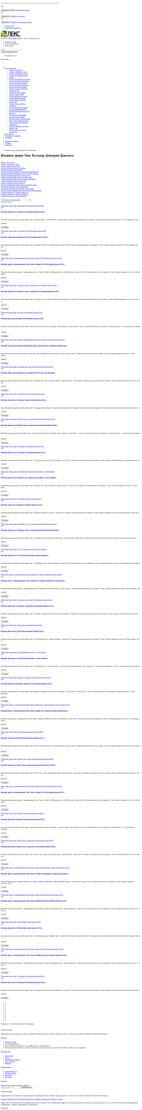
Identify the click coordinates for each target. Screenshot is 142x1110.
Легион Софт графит (25, 177)
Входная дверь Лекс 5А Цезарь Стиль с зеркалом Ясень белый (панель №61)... (30, 530)
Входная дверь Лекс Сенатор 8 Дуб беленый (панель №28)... (23, 212)
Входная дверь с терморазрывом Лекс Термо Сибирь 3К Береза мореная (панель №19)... (34, 955)
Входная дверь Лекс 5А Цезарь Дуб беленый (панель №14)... (23, 452)
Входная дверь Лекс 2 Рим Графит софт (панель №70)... (21, 928)
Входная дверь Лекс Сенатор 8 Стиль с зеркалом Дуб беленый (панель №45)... (30, 291)
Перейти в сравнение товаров (21, 22)
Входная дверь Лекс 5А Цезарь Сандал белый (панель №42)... (24, 400)
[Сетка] (4, 198)
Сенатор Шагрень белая (28, 185)
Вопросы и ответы (11, 141)
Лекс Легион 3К (20, 181)
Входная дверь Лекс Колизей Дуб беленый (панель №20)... (22, 318)
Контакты (8, 145)
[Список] (1, 198)
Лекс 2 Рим (15, 164)
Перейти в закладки (18, 16)
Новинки (8, 1063)
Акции (7, 1058)
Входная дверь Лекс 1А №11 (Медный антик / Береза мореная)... (25, 555)
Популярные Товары (12, 1059)
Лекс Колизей (17, 170)
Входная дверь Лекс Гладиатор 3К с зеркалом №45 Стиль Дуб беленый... (28, 373)
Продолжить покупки (8, 10)
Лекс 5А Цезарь (19, 168)
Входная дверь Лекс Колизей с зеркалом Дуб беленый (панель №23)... (27, 683)
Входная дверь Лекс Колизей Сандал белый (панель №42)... (23, 819)
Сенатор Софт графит (26, 189)
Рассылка (8, 1077)
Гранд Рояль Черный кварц (31, 190)
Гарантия (8, 138)
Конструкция (12, 1099)
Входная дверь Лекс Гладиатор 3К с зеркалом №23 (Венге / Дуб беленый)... (29, 477)
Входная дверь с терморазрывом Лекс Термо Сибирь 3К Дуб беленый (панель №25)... (33, 792)
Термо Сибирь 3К (21, 192)
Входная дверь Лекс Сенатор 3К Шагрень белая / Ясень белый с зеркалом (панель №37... (34, 346)
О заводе (4, 1099)
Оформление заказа (23, 10)
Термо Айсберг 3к (22, 194)
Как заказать (9, 134)
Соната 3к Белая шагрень (30, 172)
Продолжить (5, 16)
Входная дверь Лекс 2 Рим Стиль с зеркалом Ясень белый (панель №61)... (28, 765)
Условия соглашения (42, 1099)
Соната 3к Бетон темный (29, 174)
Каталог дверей (10, 68)
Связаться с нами (56, 1099)
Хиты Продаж (10, 1061)
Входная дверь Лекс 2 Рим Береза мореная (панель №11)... (22, 631)
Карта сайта (9, 1056)
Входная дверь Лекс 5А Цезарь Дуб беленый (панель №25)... (23, 982)
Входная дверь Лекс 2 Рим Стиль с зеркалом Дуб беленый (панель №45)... (28, 846)
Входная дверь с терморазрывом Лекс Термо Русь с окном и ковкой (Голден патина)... (33, 581)
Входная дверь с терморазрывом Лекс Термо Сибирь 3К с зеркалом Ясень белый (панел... (34, 711)
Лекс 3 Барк (15, 166)
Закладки (8, 1075)
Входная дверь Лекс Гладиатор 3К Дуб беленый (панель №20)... (24, 237)
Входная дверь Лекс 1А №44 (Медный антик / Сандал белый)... (24, 658)
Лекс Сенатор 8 (19, 183)
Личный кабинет (11, 1071)
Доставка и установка (12, 136)
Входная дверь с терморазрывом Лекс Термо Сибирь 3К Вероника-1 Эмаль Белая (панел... (35, 873)
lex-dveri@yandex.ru (12, 44)
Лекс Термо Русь (21, 196)
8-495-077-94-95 (10, 42)
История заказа (10, 1073)
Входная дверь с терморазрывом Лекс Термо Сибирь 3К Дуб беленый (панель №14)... (33, 264)
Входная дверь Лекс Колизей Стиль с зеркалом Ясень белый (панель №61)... (29, 425)
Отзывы (8, 143)
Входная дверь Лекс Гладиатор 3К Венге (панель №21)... (22, 505)
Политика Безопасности (25, 1099)
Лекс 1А (12, 162)
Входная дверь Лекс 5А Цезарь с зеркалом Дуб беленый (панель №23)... (27, 606)
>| (5, 1020)
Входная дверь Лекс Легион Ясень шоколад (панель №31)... (23, 738)
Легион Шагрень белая (27, 179)
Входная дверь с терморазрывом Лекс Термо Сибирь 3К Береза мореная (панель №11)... (34, 901)
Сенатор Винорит (22, 187)
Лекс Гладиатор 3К (23, 175)
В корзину (5, 227)
